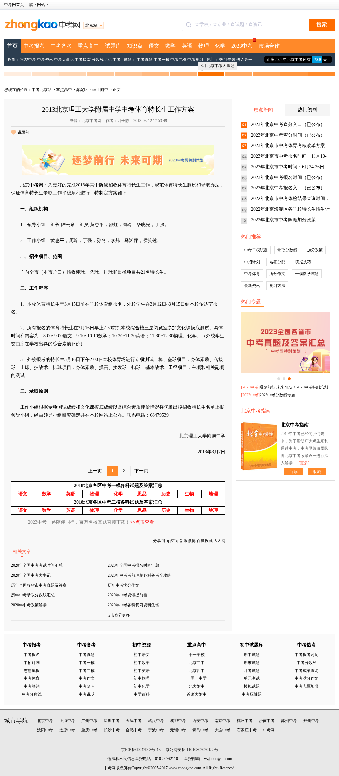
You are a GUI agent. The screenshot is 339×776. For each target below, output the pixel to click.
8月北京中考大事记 (217, 65)
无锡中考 (178, 730)
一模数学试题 (307, 273)
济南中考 (267, 720)
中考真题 (145, 59)
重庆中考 (89, 730)
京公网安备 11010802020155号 (192, 749)
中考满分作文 (306, 678)
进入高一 (244, 59)
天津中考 (134, 720)
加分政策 (315, 250)
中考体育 (252, 273)
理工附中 (100, 89)
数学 (170, 46)
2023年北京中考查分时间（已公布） (288, 135)
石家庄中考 (247, 730)
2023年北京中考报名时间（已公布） (288, 177)
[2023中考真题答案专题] (285, 342)
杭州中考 (245, 720)
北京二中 (197, 662)
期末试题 (252, 662)
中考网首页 (14, 4)
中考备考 (61, 46)
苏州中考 (289, 720)
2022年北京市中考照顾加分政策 (283, 219)
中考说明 (87, 694)
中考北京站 (42, 89)
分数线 (98, 59)
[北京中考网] (42, 29)
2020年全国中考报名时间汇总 (133, 565)
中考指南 (83, 59)
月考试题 (252, 670)
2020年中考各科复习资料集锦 (133, 605)
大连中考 (222, 730)
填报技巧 (303, 262)
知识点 (135, 46)
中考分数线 (32, 694)
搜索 (321, 24)
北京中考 (45, 720)
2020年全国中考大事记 (31, 575)
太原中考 (67, 730)
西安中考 (200, 720)
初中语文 (142, 654)
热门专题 (227, 59)
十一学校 (197, 654)
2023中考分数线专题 (277, 395)
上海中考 (67, 720)
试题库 (113, 46)
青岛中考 (200, 730)
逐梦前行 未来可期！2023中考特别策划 (294, 387)
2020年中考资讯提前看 (127, 595)
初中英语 (142, 670)
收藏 (317, 472)
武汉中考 (156, 720)
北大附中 (197, 686)
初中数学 (142, 662)
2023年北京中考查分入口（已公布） (288, 124)
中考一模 (162, 59)
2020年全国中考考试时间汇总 (37, 565)
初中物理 (142, 678)
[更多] (304, 463)
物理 (203, 46)
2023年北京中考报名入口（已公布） (288, 187)
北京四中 (197, 670)
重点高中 (88, 46)
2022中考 (28, 59)
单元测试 (252, 678)
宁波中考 (156, 730)
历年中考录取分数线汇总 (33, 595)
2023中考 (242, 46)
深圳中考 (112, 720)
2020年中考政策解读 (29, 605)
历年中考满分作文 (123, 585)
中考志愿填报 (306, 686)
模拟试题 (252, 686)
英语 (187, 46)
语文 (154, 46)
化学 (220, 46)
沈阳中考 (45, 730)
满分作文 (277, 273)
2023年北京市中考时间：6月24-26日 (287, 166)
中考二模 (178, 59)
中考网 (269, 730)
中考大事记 (64, 59)
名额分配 (277, 262)
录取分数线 (287, 250)
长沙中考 (112, 730)
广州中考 (89, 720)
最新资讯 (252, 285)
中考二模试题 (256, 250)
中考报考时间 (306, 654)
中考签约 (32, 686)
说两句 (23, 132)
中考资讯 (45, 59)
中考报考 (34, 46)
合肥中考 (134, 730)
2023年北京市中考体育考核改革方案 (288, 145)
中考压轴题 (252, 694)
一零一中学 (197, 678)
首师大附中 (197, 694)
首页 (12, 46)
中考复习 (195, 59)
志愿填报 (32, 670)
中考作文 (87, 678)
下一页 (141, 471)
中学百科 (142, 694)
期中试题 (252, 654)
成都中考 (178, 720)
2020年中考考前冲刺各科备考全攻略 (139, 575)
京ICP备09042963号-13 (141, 749)
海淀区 (82, 89)
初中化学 (142, 686)
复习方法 (277, 285)
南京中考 (222, 720)
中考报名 (32, 654)
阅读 (294, 472)
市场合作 (269, 46)
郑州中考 (311, 720)
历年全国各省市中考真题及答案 (39, 585)
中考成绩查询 (306, 670)
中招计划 (252, 262)
